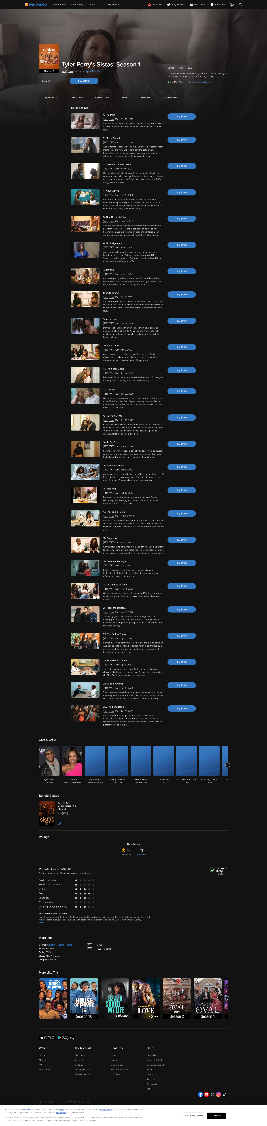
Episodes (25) (51, 97)
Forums (150, 1069)
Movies (42, 1060)
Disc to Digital (117, 1065)
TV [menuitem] (101, 4)
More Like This (170, 97)
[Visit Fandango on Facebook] (200, 1094)
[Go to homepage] (36, 4)
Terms (61, 1110)
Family (114, 1060)
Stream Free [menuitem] (59, 4)
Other (69, 945)
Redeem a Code (82, 1074)
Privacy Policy (106, 1110)
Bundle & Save (102, 97)
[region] (133, 1115)
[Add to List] (59, 823)
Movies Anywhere (119, 1069)
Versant (27, 1110)
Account (79, 1060)
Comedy (51, 945)
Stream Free (45, 1069)
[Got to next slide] (228, 764)
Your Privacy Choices (193, 1116)
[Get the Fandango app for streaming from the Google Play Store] (66, 1037)
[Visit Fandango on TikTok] (224, 1094)
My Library (80, 1055)
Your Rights (61, 1112)
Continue (217, 1116)
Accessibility (152, 1084)
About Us (151, 1055)
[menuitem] (197, 4)
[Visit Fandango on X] (212, 1094)
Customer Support (155, 1065)
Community (126, 854)
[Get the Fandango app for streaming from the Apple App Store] (47, 1037)
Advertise (151, 1079)
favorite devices (201, 82)
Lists (113, 1055)
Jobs (149, 1088)
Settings (79, 1065)
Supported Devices (156, 1060)
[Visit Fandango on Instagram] (218, 1094)
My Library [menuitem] (113, 4)
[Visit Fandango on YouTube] (206, 1094)
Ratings (125, 97)
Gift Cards (115, 1074)
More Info (145, 97)
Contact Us (152, 1074)
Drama (61, 945)
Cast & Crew (77, 97)
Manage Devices (83, 1069)
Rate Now (141, 854)
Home (42, 1055)
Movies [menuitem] (91, 4)
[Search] (240, 4)
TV (40, 1065)
